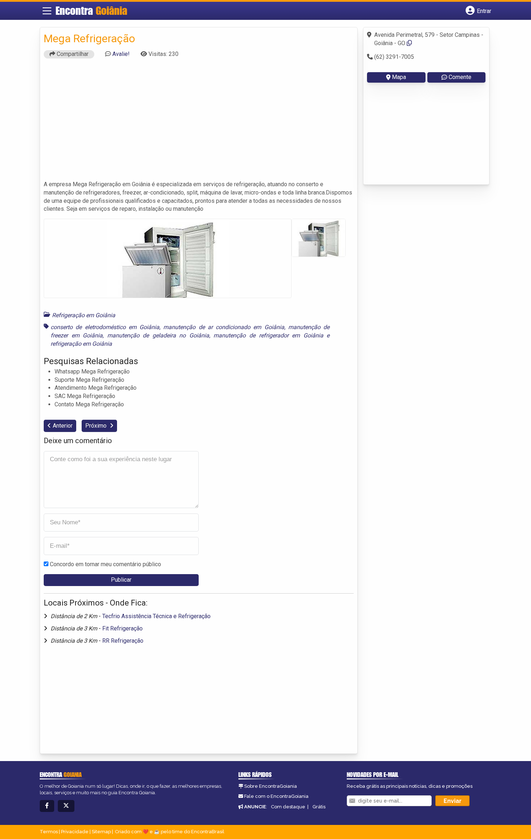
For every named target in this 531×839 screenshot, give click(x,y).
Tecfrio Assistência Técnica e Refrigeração (156, 616)
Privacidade (74, 831)
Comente (460, 77)
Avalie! (121, 54)
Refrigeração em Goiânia (83, 315)
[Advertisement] (199, 122)
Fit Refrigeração (122, 628)
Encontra (91, 10)
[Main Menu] (47, 11)
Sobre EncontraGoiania (270, 786)
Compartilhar (71, 54)
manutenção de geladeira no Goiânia (158, 335)
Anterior (63, 425)
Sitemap (101, 831)
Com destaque (288, 806)
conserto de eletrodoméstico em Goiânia (105, 327)
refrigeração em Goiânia (81, 343)
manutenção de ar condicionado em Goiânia (223, 327)
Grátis (318, 806)
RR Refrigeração (122, 640)
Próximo (96, 425)
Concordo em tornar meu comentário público (105, 564)
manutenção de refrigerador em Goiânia (268, 335)
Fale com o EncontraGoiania (276, 796)
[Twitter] (66, 806)
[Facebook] (47, 806)
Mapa (399, 77)
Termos (49, 831)
